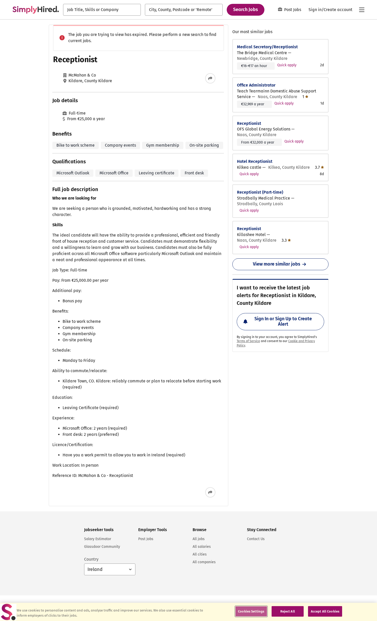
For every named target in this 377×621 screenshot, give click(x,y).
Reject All (287, 611)
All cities (200, 554)
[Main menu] (362, 10)
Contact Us (256, 539)
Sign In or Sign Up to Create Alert (283, 321)
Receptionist (249, 123)
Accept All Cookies (325, 611)
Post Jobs (292, 9)
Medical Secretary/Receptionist (267, 46)
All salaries (202, 546)
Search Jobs (245, 9)
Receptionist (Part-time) (260, 192)
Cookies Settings (251, 611)
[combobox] (102, 10)
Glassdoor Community (102, 546)
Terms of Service (248, 341)
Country (91, 559)
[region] (188, 612)
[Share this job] (210, 78)
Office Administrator (256, 85)
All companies (204, 562)
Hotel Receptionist (254, 161)
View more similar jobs (276, 264)
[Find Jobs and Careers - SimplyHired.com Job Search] (35, 10)
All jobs (199, 539)
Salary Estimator (97, 539)
